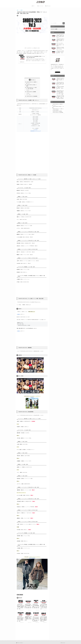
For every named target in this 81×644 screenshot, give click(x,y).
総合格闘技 (21, 594)
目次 (32, 79)
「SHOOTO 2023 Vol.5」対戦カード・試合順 (31, 85)
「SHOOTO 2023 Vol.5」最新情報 (31, 91)
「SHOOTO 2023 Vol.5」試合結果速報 (31, 96)
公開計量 (28, 93)
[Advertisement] (32, 40)
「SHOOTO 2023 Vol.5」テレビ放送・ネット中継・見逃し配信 (31, 88)
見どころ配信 (28, 94)
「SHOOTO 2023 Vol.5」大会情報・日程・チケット (31, 83)
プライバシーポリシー (20, 642)
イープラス (36, 129)
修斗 (18, 594)
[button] (64, 23)
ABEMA (28, 90)
